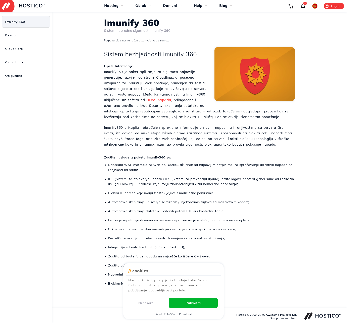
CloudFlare (14, 49)
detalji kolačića (165, 314)
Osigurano (13, 76)
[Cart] (291, 6)
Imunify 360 (15, 22)
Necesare (145, 303)
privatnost (185, 314)
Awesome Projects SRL (281, 314)
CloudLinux (14, 62)
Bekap (10, 35)
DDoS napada (158, 100)
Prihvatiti (193, 303)
